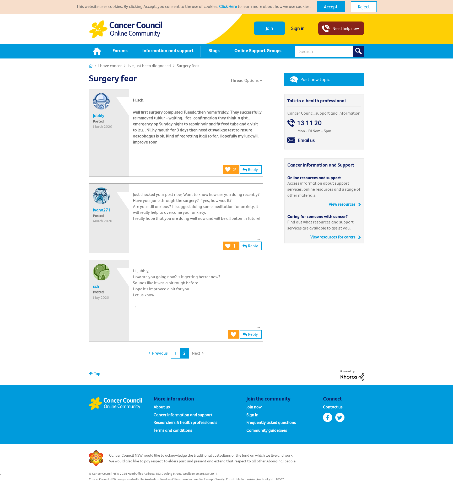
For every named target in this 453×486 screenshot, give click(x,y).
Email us (306, 140)
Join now (254, 406)
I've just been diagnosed (149, 65)
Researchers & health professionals (185, 422)
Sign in (298, 28)
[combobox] (329, 51)
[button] (331, 6)
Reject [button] (364, 7)
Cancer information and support (183, 414)
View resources (342, 204)
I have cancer (110, 65)
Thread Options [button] (244, 80)
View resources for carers (332, 236)
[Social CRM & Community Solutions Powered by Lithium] (352, 375)
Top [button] (97, 373)
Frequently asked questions (271, 422)
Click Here (228, 6)
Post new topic (315, 79)
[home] (97, 51)
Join (269, 28)
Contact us (333, 406)
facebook (327, 417)
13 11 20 (309, 123)
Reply (253, 169)
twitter (339, 417)
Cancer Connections (91, 66)
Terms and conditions (173, 430)
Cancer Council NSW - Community (125, 29)
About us (162, 406)
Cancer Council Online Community (121, 403)
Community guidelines (266, 430)
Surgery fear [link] (188, 65)
